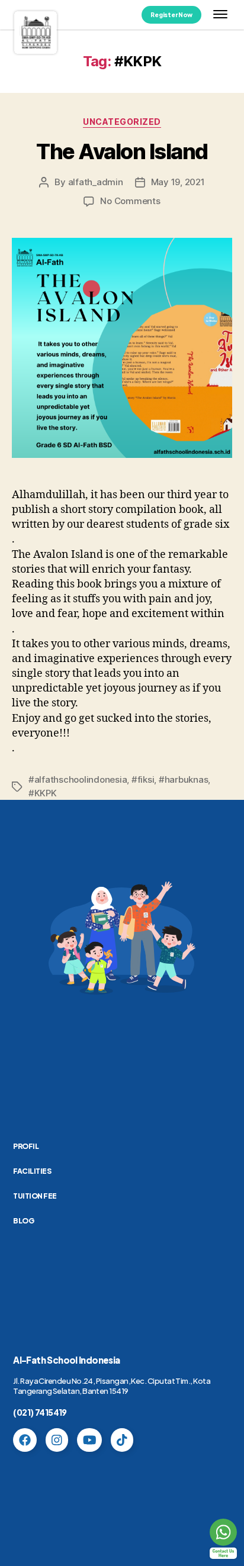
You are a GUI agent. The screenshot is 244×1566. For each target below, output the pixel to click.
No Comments (130, 200)
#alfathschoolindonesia (77, 779)
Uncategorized (122, 122)
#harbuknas (183, 779)
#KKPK (42, 793)
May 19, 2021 (178, 182)
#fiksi (142, 779)
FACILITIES (32, 1171)
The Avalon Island (122, 151)
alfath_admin (95, 182)
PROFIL (25, 1146)
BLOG (23, 1220)
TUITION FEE (35, 1196)
